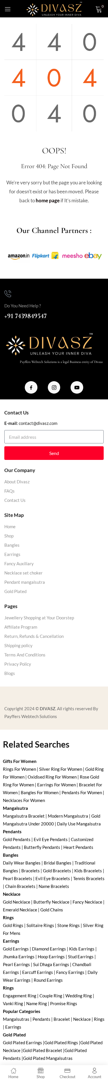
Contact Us (15, 500)
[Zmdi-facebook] (31, 387)
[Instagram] (54, 387)
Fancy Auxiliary (19, 563)
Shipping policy (18, 645)
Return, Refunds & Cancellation (34, 636)
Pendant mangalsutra (24, 582)
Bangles (12, 545)
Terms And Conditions (25, 654)
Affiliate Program (20, 626)
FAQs (9, 490)
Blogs (9, 673)
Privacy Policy (17, 664)
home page (48, 200)
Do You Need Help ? (22, 305)
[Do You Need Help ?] (7, 293)
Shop (9, 535)
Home (10, 526)
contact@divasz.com (38, 423)
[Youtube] (77, 387)
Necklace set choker (23, 572)
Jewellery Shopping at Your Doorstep (39, 617)
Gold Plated (15, 591)
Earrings (12, 554)
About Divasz (17, 481)
